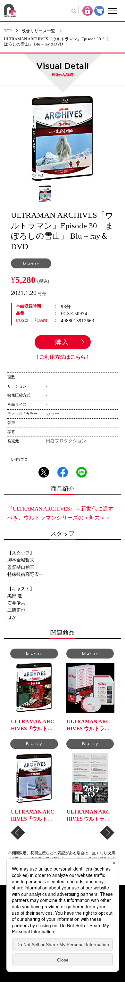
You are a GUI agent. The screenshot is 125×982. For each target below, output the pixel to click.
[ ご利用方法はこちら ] (62, 357)
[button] (18, 832)
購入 (62, 342)
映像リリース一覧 (38, 31)
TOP (8, 31)
